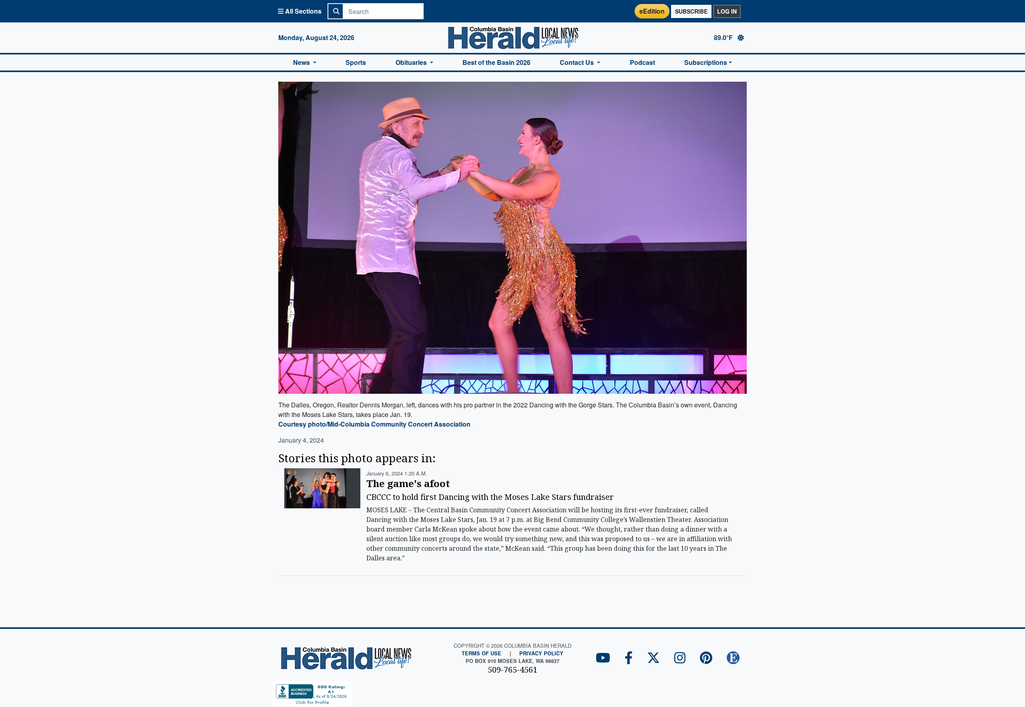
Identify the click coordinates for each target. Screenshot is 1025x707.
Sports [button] (356, 62)
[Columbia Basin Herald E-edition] (733, 658)
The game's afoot (408, 483)
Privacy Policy (541, 653)
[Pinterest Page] (706, 658)
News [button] (302, 62)
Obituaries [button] (412, 62)
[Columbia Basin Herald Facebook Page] (628, 658)
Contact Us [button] (577, 62)
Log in (727, 11)
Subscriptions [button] (705, 62)
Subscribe (691, 11)
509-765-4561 (512, 669)
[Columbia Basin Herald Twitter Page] (653, 658)
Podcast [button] (642, 62)
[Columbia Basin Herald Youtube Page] (603, 658)
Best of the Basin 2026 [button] (496, 62)
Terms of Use (481, 653)
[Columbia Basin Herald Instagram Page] (680, 658)
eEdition (652, 11)
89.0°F (724, 37)
